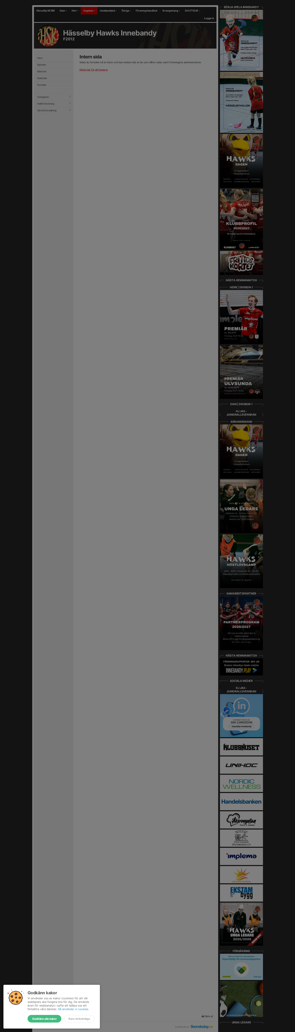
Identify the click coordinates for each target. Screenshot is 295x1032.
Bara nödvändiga (79, 1018)
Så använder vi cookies (73, 1009)
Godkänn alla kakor (44, 1018)
